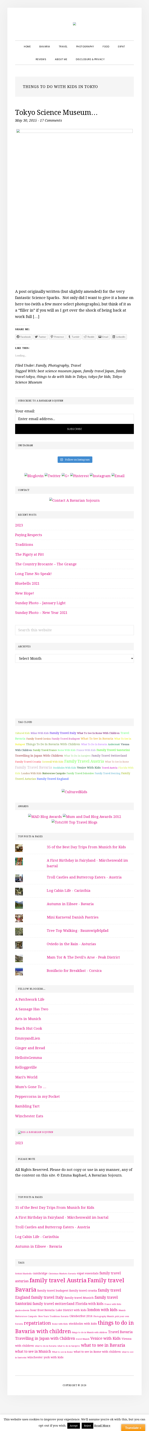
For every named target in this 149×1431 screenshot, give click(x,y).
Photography (58, 365)
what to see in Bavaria (97, 738)
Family (41, 365)
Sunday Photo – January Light (40, 603)
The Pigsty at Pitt (29, 554)
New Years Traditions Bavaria (53, 1316)
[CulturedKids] (74, 792)
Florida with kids (89, 1304)
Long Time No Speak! (33, 574)
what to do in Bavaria (94, 744)
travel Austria (109, 767)
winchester (35, 1357)
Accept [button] (74, 1425)
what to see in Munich (33, 1351)
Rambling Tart (27, 1106)
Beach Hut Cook (28, 1028)
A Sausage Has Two (31, 1009)
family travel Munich (79, 1297)
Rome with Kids (66, 750)
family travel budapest (66, 738)
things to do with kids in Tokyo (61, 377)
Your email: (25, 411)
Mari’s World (26, 1077)
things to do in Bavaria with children (53, 744)
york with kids (53, 1357)
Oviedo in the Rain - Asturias (71, 944)
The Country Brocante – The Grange (46, 564)
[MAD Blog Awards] (45, 817)
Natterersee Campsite (54, 773)
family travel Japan (98, 371)
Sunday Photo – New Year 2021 (41, 613)
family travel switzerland (109, 755)
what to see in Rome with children (98, 733)
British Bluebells (23, 1273)
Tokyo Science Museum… (56, 112)
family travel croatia (28, 761)
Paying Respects (28, 535)
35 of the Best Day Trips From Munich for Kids (86, 847)
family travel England (53, 779)
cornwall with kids (52, 761)
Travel (76, 365)
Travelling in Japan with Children (39, 755)
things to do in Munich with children (89, 1332)
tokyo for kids (99, 377)
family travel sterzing (107, 773)
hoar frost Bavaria (42, 1310)
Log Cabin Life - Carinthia (68, 891)
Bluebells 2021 (27, 583)
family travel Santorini (113, 750)
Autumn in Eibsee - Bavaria (70, 904)
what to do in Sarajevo (77, 755)
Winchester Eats (29, 1116)
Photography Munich (103, 1316)
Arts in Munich (28, 1019)
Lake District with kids (71, 1310)
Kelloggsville (26, 1067)
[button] (113, 56)
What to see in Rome (117, 761)
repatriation (37, 1323)
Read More (102, 1425)
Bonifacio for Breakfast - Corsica (74, 971)
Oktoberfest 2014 (80, 1316)
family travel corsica (38, 738)
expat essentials (88, 1273)
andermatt (114, 744)
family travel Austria (84, 761)
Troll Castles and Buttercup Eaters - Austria (84, 877)
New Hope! (24, 593)
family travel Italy (63, 733)
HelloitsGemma (28, 1058)
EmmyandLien (27, 1038)
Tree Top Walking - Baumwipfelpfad (77, 931)
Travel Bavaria (120, 1332)
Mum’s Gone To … (30, 1087)
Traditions (24, 544)
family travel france (45, 750)
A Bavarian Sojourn (39, 1132)
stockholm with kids (64, 767)
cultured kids (22, 733)
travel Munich (82, 1339)
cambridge (40, 1273)
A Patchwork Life (29, 999)
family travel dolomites (80, 773)
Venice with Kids (89, 767)
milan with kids (40, 733)
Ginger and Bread (30, 1048)
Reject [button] (87, 1425)
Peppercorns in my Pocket (37, 1096)
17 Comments (51, 120)
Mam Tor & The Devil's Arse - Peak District (83, 957)
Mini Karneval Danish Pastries (73, 917)
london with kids (31, 773)
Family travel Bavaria (33, 767)
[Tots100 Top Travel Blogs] (74, 822)
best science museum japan (59, 371)
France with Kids (86, 750)
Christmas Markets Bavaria (62, 1273)
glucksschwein (22, 1310)
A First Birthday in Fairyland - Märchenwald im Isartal (61, 1217)
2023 (19, 525)
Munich (122, 1310)
